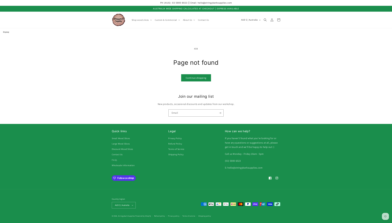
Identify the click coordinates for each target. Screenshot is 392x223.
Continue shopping (196, 77)
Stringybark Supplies (126, 216)
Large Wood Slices (121, 143)
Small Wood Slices (121, 138)
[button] (141, 20)
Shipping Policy (175, 154)
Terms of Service (176, 149)
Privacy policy (173, 216)
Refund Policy (175, 143)
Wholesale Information (123, 165)
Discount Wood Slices (122, 149)
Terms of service (188, 216)
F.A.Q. (114, 160)
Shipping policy (204, 216)
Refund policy (159, 216)
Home (6, 32)
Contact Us (117, 154)
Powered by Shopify (143, 216)
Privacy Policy (175, 138)
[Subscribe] (220, 113)
